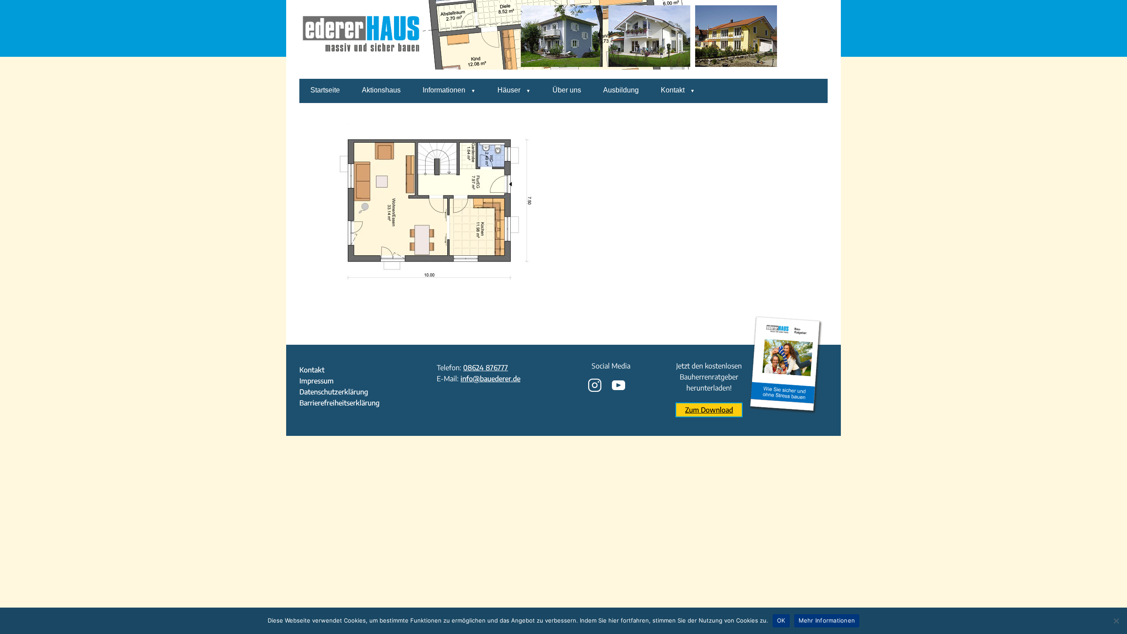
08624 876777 (485, 367)
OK (781, 620)
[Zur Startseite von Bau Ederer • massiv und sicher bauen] (361, 72)
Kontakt (673, 90)
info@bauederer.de (490, 378)
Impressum (316, 380)
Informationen (444, 90)
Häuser (508, 90)
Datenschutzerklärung (333, 391)
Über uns (566, 90)
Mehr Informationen (827, 620)
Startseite (325, 90)
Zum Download (709, 409)
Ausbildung (621, 90)
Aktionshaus (381, 90)
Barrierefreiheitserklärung (339, 402)
